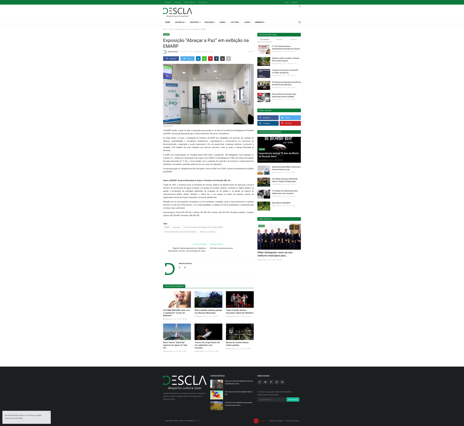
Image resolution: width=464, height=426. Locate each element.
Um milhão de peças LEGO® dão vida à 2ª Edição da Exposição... (285, 180)
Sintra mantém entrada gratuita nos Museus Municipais (208, 311)
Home (167, 22)
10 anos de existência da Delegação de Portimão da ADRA (202, 227)
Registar (295, 2)
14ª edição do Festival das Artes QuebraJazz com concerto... (285, 192)
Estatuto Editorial (189, 2)
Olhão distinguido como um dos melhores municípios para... (275, 254)
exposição (176, 227)
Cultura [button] (235, 22)
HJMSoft (198, 420)
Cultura (171, 29)
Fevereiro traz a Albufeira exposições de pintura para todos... (238, 404)
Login (286, 2)
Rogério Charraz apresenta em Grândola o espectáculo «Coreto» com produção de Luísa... (187, 249)
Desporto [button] (195, 22)
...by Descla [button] (179, 22)
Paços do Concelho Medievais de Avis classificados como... (239, 382)
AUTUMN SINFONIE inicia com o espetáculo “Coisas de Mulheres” (176, 313)
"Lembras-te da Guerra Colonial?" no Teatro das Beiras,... (285, 71)
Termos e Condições (276, 421)
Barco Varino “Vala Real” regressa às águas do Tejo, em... (175, 345)
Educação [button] (209, 22)
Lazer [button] (247, 22)
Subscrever (292, 399)
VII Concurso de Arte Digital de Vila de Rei (238, 393)
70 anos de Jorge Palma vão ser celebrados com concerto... (207, 345)
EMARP (166, 227)
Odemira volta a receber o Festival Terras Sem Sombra (285, 59)
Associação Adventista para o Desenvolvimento (180, 232)
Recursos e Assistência (207, 232)
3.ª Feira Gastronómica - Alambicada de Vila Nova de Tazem (286, 47)
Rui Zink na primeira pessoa (221, 248)
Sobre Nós (177, 2)
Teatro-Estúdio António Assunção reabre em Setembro (240, 311)
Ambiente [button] (259, 22)
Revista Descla (173, 52)
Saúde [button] (223, 22)
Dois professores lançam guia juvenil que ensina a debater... (284, 95)
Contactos (167, 2)
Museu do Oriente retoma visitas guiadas (237, 343)
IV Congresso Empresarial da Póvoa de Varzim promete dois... (286, 83)
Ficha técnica (202, 2)
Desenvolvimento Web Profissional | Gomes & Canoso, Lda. (286, 168)
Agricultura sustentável (281, 203)
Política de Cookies (292, 421)
